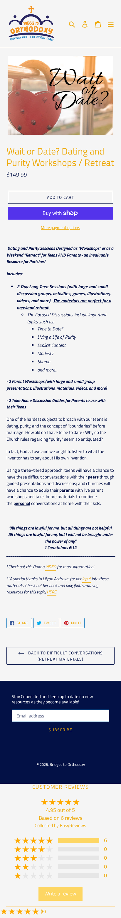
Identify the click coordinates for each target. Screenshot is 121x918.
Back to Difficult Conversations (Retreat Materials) (65, 656)
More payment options (60, 227)
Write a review (60, 893)
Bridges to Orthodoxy (67, 764)
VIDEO (50, 566)
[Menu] (110, 24)
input (86, 578)
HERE (51, 591)
